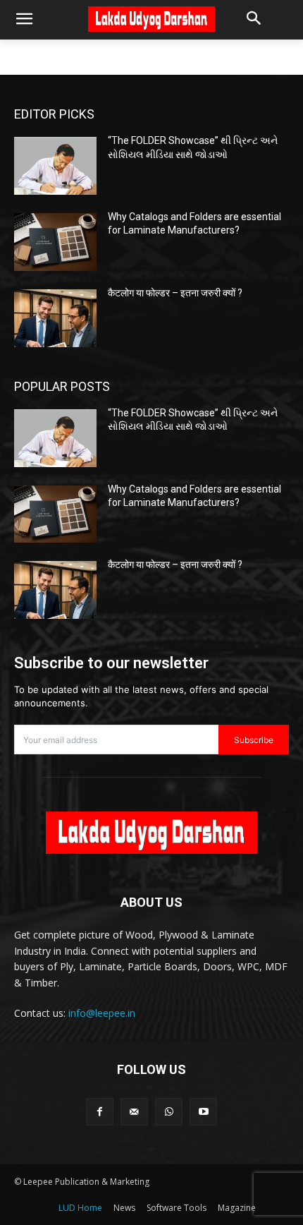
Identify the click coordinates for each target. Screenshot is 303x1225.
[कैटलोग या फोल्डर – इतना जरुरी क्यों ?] (55, 318)
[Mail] (134, 1112)
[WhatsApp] (169, 1112)
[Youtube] (203, 1112)
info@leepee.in (101, 1013)
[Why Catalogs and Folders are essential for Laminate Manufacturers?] (55, 242)
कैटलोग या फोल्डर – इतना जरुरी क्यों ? (175, 292)
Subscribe (253, 740)
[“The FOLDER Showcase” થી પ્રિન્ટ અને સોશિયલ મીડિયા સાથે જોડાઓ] (55, 166)
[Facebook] (99, 1112)
